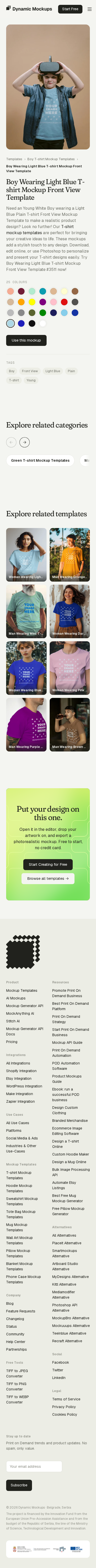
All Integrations (18, 1063)
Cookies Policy (64, 1414)
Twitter (57, 1370)
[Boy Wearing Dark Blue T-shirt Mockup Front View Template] (75, 312)
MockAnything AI (20, 1013)
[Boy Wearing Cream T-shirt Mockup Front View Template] (64, 291)
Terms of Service (66, 1399)
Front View (30, 371)
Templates (14, 159)
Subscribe (19, 1485)
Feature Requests (20, 1311)
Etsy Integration (18, 1078)
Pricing (11, 1041)
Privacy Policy (64, 1406)
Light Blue (53, 371)
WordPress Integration (24, 1086)
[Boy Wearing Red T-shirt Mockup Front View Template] (64, 302)
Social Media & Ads (22, 1138)
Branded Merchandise (70, 1120)
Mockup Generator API (24, 1005)
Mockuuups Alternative (71, 1325)
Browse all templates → (48, 878)
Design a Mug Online (69, 1162)
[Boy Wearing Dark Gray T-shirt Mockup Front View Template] (75, 302)
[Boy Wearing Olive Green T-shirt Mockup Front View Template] (32, 312)
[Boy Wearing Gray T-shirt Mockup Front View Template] (21, 312)
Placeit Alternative (66, 1243)
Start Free (70, 9)
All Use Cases (17, 1123)
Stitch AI (13, 1021)
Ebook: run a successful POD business (65, 1094)
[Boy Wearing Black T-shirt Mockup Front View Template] (32, 323)
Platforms (14, 1130)
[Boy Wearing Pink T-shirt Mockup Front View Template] (53, 302)
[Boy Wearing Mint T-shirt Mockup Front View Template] (32, 291)
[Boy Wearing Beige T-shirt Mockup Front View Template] (10, 302)
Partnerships (16, 1349)
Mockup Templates (21, 990)
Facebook (60, 1362)
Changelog (15, 1318)
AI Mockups (16, 998)
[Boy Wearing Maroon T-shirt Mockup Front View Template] (21, 291)
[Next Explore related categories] (24, 442)
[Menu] (89, 9)
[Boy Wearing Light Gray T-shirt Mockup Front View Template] (10, 312)
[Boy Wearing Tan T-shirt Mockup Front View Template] (53, 291)
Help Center (15, 1341)
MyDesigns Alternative (70, 1276)
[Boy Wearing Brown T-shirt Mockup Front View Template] (75, 291)
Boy (11, 371)
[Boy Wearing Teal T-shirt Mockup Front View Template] (42, 291)
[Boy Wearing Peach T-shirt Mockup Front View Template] (10, 291)
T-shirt (14, 380)
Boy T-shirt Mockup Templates (51, 159)
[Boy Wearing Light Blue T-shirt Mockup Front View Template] (10, 323)
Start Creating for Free (48, 864)
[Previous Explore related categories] (11, 442)
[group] (48, 460)
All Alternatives (64, 1235)
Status (11, 1326)
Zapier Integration (20, 1101)
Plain (71, 371)
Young (31, 380)
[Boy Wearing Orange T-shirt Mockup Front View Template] (21, 302)
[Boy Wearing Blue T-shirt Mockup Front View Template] (21, 323)
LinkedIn (59, 1377)
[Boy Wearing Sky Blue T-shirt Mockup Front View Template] (64, 312)
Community (15, 1334)
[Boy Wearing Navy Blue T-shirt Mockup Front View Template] (53, 312)
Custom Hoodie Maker (70, 1154)
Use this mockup (26, 340)
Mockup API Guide (67, 1042)
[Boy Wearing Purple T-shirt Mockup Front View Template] (42, 302)
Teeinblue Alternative (69, 1333)
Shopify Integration (21, 1071)
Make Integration (19, 1094)
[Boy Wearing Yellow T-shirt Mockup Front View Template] (32, 302)
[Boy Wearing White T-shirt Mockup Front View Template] (42, 323)
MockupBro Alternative (70, 1318)
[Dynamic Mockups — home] (29, 9)
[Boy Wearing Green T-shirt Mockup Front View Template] (42, 312)
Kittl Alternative (64, 1284)
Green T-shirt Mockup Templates (40, 460)
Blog (10, 1303)
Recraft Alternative (67, 1341)
